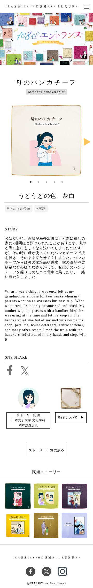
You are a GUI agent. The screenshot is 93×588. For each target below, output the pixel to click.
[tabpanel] (46, 141)
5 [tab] (62, 182)
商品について (68, 417)
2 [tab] (39, 182)
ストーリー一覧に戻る (46, 450)
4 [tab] (54, 182)
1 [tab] (31, 182)
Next (87, 142)
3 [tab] (47, 182)
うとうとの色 (19, 208)
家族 (42, 208)
